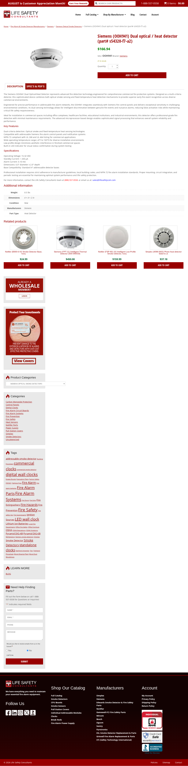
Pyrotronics (101, 729)
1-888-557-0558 (150, 3)
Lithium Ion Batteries (17, 523)
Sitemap (166, 762)
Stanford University (22, 551)
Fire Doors (25, 500)
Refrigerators (10, 537)
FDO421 (8, 483)
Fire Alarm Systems (14, 413)
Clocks (54, 716)
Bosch (99, 719)
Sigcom (99, 722)
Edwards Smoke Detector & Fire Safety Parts (114, 704)
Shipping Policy (149, 702)
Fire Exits (33, 500)
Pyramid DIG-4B (14, 533)
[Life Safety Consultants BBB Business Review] (162, 749)
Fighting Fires (16, 483)
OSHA (9, 530)
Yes (9, 650)
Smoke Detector (14, 540)
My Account (147, 695)
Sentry (99, 726)
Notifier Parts (12, 425)
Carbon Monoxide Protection (19, 402)
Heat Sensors (12, 422)
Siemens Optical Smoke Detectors (69, 26)
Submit (24, 661)
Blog (133, 14)
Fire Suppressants (20, 515)
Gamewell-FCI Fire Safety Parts (111, 712)
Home (78, 14)
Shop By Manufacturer (113, 14)
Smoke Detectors (13, 436)
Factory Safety (34, 479)
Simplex (9, 433)
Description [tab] (15, 86)
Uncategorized (12, 439)
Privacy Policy (148, 699)
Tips (31, 551)
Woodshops (10, 557)
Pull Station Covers (14, 430)
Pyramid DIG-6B (31, 533)
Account (155, 14)
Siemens (50, 26)
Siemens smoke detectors (24, 537)
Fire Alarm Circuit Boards (17, 410)
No (30, 650)
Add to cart (132, 75)
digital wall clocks (22, 474)
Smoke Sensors (58, 706)
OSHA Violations (32, 530)
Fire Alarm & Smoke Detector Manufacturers (28, 26)
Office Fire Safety (22, 527)
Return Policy (148, 706)
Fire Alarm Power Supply (63, 723)
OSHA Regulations (19, 530)
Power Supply (12, 428)
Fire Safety (10, 419)
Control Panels (12, 404)
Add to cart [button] (23, 265)
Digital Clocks (12, 407)
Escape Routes (11, 479)
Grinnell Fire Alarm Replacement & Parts (115, 736)
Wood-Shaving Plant (21, 554)
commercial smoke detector (26, 470)
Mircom (100, 715)
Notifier (100, 709)
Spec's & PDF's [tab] (35, 86)
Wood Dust (33, 554)
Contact (143, 14)
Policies (154, 762)
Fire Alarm (29, 483)
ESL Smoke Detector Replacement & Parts (116, 733)
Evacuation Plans (23, 479)
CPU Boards (56, 702)
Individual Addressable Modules (66, 713)
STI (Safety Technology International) (114, 740)
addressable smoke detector (21, 458)
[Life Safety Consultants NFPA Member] (162, 721)
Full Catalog (91, 14)
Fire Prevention (13, 416)
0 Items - (175, 3)
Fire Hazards (29, 505)
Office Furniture (33, 527)
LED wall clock (27, 519)
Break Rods (56, 719)
